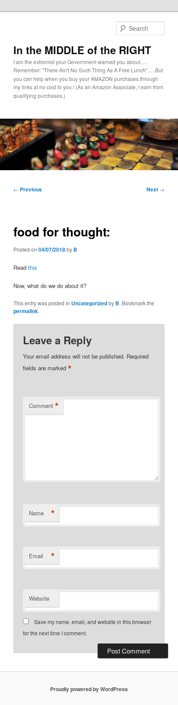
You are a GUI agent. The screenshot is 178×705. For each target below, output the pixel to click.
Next (155, 189)
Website (39, 598)
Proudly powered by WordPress (89, 689)
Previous (27, 189)
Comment (44, 406)
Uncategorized (89, 303)
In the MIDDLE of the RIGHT (82, 49)
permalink (25, 311)
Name (42, 513)
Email (42, 556)
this (32, 267)
